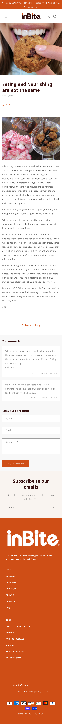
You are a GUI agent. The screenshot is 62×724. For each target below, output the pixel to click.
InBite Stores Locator (18, 626)
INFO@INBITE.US (53, 3)
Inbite (26, 714)
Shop (8, 620)
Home (9, 570)
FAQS (8, 607)
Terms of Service (15, 651)
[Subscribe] (52, 507)
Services (11, 576)
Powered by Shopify (36, 714)
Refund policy (14, 658)
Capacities (12, 582)
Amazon (10, 632)
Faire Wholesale (15, 639)
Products (11, 589)
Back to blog (32, 325)
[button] (6, 16)
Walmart (10, 645)
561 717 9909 (32, 7)
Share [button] (8, 104)
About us (11, 595)
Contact (10, 601)
